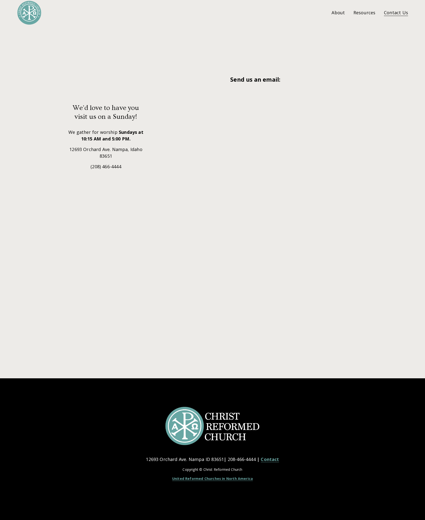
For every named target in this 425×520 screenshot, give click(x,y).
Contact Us (396, 12)
